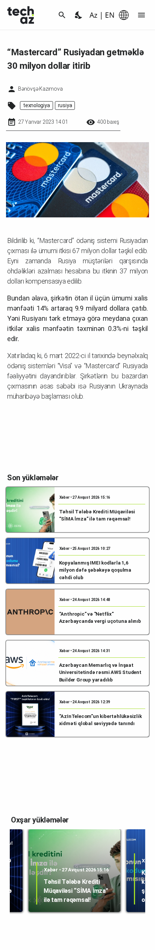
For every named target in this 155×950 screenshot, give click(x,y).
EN (109, 15)
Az (93, 15)
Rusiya (65, 105)
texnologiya (36, 105)
